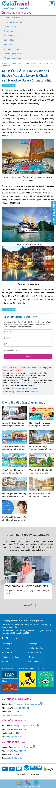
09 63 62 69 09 (24, 376)
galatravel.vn (34, 392)
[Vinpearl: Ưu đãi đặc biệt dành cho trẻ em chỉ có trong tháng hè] (41, 460)
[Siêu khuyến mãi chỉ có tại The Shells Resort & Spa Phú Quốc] (14, 484)
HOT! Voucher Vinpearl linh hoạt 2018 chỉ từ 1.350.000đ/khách (39, 424)
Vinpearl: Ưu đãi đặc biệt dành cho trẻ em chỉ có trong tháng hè (40, 471)
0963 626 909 (23, 12)
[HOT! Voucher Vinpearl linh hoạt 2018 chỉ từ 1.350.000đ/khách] (41, 413)
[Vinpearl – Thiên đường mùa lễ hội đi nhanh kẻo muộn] (14, 413)
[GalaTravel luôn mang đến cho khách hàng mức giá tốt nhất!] (14, 507)
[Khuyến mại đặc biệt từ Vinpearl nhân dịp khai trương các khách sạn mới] (14, 460)
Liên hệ (6, 648)
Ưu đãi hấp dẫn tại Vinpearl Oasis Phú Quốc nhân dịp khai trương (41, 448)
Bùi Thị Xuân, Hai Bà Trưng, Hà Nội (26, 704)
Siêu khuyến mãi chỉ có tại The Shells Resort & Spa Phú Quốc (14, 495)
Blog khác (8, 44)
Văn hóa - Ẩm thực (12, 49)
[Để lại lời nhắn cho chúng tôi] (20, 782)
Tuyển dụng (7, 661)
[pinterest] (12, 638)
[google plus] (17, 638)
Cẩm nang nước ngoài (13, 58)
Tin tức (31, 657)
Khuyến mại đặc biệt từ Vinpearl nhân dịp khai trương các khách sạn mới (14, 471)
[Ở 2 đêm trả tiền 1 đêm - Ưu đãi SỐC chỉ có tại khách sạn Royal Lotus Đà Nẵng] (41, 484)
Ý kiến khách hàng (36, 648)
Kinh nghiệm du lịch (12, 40)
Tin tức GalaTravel (11, 26)
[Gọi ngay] (28, 782)
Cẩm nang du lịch (11, 17)
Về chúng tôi (7, 644)
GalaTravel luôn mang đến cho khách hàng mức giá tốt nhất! (14, 518)
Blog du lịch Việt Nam (20, 63)
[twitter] (7, 638)
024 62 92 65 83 (31, 389)
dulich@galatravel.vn (16, 392)
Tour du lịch (7, 653)
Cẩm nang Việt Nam (12, 54)
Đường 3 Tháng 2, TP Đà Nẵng (25, 726)
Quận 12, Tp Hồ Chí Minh (23, 747)
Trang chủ (6, 63)
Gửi (28, 356)
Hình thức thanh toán (11, 657)
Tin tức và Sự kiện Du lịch (15, 22)
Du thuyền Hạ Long (36, 661)
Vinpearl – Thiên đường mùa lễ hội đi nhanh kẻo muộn (13, 424)
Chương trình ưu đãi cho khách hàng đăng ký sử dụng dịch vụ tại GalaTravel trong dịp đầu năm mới (13, 448)
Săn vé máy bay (11, 35)
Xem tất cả (28, 605)
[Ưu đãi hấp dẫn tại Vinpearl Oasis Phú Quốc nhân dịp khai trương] (41, 437)
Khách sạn (33, 644)
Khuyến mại (9, 31)
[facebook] (2, 638)
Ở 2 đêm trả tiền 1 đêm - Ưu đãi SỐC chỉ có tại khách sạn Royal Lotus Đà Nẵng (41, 495)
